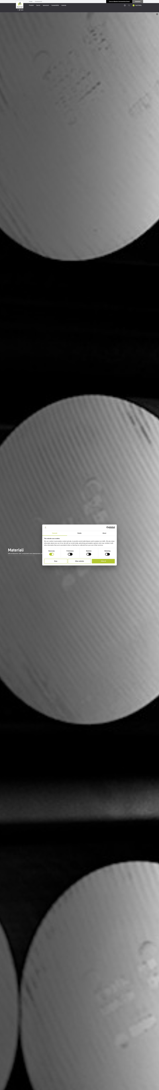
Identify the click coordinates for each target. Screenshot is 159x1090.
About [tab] (104, 533)
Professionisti (38, 1)
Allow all (103, 561)
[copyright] (157, 14)
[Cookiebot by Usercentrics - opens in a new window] (107, 527)
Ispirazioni (46, 5)
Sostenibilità (55, 5)
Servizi (38, 5)
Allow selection (79, 561)
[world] (125, 5)
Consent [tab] (54, 533)
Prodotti (31, 5)
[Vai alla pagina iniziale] (19, 6)
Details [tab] (80, 533)
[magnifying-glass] (129, 5)
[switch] (70, 554)
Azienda (63, 5)
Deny (55, 561)
